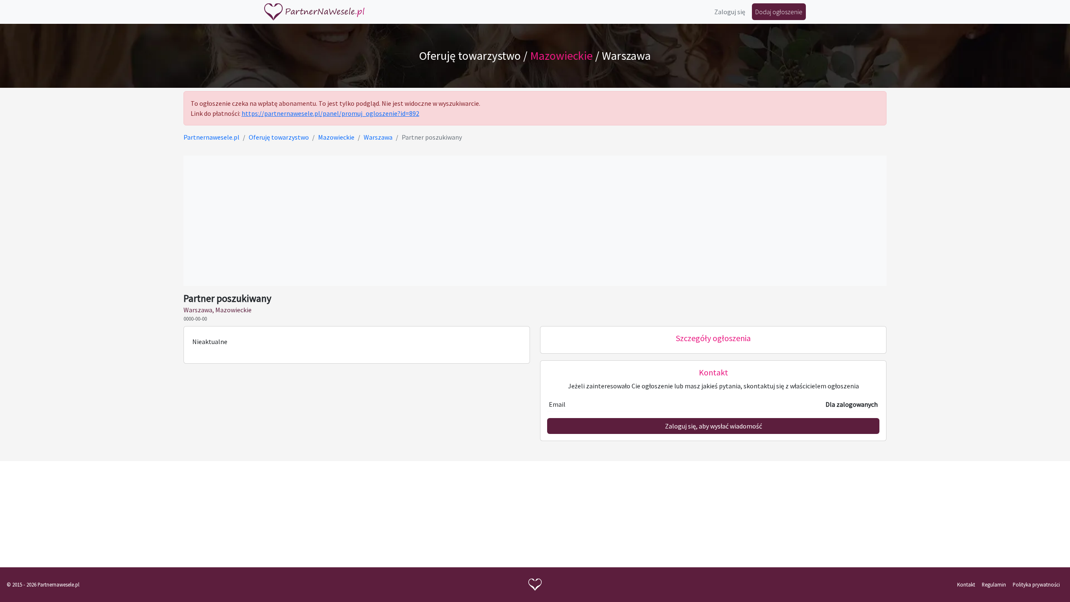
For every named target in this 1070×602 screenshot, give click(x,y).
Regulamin (994, 584)
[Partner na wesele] (314, 11)
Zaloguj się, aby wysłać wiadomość (713, 426)
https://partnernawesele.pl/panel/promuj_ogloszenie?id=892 (330, 113)
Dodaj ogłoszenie (778, 12)
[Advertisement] (535, 220)
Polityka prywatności (1036, 584)
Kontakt (966, 584)
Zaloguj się (729, 12)
